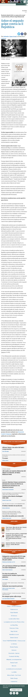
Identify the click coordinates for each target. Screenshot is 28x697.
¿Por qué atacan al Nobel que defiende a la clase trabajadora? (14, 566)
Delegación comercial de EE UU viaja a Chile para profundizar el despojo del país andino (13, 558)
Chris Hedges (5, 579)
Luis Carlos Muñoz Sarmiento (8, 598)
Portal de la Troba (14, 628)
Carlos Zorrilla (12, 588)
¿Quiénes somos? (16, 690)
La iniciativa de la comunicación (14, 669)
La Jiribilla (14, 672)
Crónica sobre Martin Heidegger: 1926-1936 (12, 497)
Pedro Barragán (5, 451)
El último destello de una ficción (12, 506)
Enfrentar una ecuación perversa (12, 586)
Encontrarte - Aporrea (14, 653)
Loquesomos (14, 681)
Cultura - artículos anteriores (14, 606)
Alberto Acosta (5, 588)
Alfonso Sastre (5, 460)
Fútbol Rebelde (14, 612)
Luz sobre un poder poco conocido (13, 516)
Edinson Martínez (6, 508)
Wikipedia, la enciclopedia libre (14, 659)
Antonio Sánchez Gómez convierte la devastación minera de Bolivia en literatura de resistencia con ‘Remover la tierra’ (13, 484)
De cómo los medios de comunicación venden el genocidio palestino (13, 575)
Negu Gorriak (14, 631)
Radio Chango (14, 678)
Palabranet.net (14, 609)
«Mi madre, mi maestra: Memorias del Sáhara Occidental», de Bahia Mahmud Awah (14, 472)
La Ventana (14, 644)
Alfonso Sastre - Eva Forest (14, 675)
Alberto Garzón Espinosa (7, 569)
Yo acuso (5, 458)
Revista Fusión (14, 662)
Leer (14, 463)
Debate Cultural (14, 637)
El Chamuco (14, 615)
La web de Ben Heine (14, 619)
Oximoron (14, 650)
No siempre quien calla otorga (11, 596)
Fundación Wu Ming (14, 656)
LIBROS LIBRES (14, 521)
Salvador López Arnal (10, 36)
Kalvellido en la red (14, 634)
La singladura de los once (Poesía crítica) (14, 622)
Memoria (14, 666)
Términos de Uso (13, 687)
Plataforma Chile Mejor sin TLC (8, 562)
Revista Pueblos (14, 647)
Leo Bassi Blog (14, 625)
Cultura (3, 38)
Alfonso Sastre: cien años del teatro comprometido (13, 448)
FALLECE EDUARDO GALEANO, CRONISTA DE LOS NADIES (14, 551)
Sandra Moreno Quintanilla (7, 489)
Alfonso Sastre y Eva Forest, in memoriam (14, 441)
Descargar (7, 530)
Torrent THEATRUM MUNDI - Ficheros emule (14, 640)
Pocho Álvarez (5, 589)
